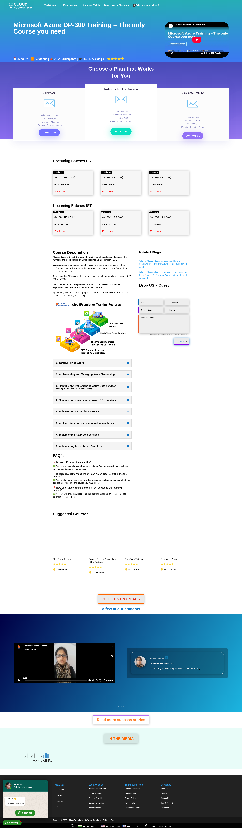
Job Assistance (95, 808)
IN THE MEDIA (121, 739)
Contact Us (165, 798)
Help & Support (167, 803)
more (196, 668)
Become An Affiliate (96, 798)
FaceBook (60, 790)
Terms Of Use (130, 793)
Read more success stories (121, 720)
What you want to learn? (147, 5)
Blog (106, 5)
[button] (45, 782)
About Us (164, 789)
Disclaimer (165, 808)
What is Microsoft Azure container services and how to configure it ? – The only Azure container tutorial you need (163, 275)
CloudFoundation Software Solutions (85, 820)
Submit (180, 341)
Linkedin (59, 801)
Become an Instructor (97, 789)
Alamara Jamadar (157, 659)
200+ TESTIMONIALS (121, 599)
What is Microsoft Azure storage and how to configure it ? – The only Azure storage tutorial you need (163, 264)
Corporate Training (92, 5)
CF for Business (95, 793)
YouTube (60, 807)
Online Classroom (120, 5)
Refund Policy (130, 803)
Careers (164, 793)
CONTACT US (49, 133)
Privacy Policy (130, 798)
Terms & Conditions (132, 789)
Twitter (59, 795)
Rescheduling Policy (133, 808)
